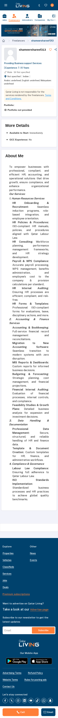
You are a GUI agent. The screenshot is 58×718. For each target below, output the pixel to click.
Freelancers (18, 40)
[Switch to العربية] (39, 5)
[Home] (3, 40)
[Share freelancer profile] (56, 49)
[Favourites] (46, 5)
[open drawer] (6, 5)
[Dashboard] (52, 5)
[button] (29, 30)
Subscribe (43, 630)
